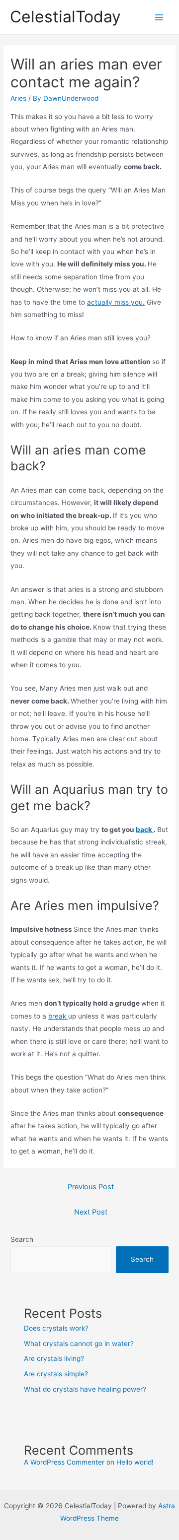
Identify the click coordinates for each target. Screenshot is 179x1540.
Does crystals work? (56, 1328)
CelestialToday (65, 16)
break (58, 1016)
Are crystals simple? (56, 1374)
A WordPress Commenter (64, 1462)
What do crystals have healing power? (85, 1389)
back (145, 830)
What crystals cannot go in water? (79, 1344)
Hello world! (135, 1462)
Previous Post (91, 1186)
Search (21, 1239)
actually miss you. (116, 302)
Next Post (90, 1212)
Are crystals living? (54, 1358)
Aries (18, 98)
